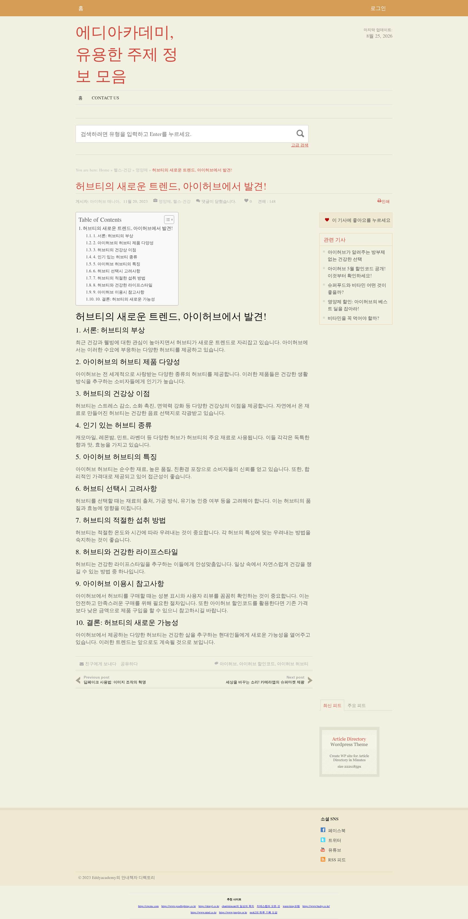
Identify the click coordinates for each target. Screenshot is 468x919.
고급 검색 (299, 145)
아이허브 (228, 663)
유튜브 (334, 850)
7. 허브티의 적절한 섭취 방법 (119, 278)
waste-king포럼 (291, 906)
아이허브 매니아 (104, 201)
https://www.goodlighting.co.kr (178, 906)
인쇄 (386, 201)
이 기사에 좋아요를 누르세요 (361, 220)
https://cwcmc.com (148, 906)
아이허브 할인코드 (257, 663)
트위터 (334, 840)
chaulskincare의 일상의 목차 (238, 906)
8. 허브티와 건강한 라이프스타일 (122, 285)
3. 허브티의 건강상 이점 (114, 249)
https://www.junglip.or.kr (233, 912)
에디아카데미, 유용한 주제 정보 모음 (127, 53)
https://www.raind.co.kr (203, 912)
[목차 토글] (166, 219)
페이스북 (337, 830)
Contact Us (105, 97)
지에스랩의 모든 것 (268, 906)
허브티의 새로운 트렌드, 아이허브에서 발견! (128, 228)
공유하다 (129, 663)
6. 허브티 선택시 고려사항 (116, 270)
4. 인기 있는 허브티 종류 (115, 256)
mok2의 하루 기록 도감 (263, 912)
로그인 (378, 8)
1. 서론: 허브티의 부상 (113, 235)
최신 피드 (332, 705)
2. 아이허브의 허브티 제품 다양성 (123, 242)
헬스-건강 (122, 169)
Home (104, 169)
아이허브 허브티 (292, 663)
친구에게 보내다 (100, 663)
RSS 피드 (337, 859)
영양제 (142, 169)
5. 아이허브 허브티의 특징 (116, 263)
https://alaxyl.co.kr (209, 906)
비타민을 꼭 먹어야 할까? (353, 318)
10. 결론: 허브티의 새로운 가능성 (125, 299)
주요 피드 (356, 705)
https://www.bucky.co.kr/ (316, 906)
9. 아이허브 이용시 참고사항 (118, 292)
